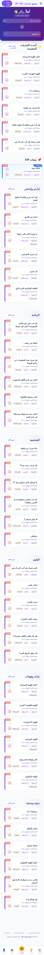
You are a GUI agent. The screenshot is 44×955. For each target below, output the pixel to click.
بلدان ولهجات (32, 676)
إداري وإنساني (32, 188)
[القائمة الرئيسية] (40, 3)
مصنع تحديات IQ (29, 3)
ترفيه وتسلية (33, 803)
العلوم (36, 559)
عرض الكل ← (10, 189)
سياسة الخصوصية (34, 933)
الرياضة (36, 315)
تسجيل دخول (8, 3)
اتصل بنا (6, 933)
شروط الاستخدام (19, 933)
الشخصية (35, 440)
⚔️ (7, 63)
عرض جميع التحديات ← (12, 47)
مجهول (30, 60)
